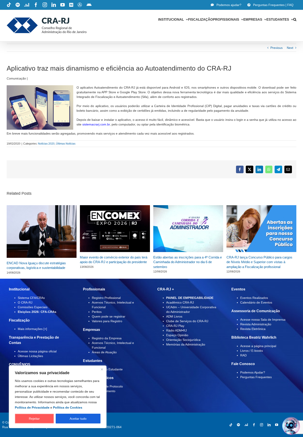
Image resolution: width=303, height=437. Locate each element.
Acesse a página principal (258, 346)
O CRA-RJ (25, 302)
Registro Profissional (106, 298)
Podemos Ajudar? (252, 372)
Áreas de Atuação (104, 352)
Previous (276, 48)
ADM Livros (174, 316)
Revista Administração (255, 324)
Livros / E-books (251, 350)
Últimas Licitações (30, 356)
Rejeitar (34, 418)
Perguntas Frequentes (256, 377)
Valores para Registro (107, 321)
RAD (243, 355)
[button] (294, 19)
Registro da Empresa (107, 338)
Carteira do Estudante (107, 369)
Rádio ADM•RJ (176, 330)
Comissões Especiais (32, 307)
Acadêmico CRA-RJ (180, 302)
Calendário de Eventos (256, 302)
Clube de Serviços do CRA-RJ (187, 321)
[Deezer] (246, 424)
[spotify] (238, 424)
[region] (57, 396)
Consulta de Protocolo (107, 386)
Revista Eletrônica (253, 329)
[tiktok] (230, 424)
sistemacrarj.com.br (96, 124)
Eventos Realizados (254, 298)
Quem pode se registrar (108, 316)
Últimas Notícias (65, 143)
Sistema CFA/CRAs (31, 298)
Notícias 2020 (46, 143)
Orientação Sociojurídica (183, 340)
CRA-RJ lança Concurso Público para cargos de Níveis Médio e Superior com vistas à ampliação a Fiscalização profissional (259, 262)
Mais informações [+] (32, 329)
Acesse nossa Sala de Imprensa (262, 319)
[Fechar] (101, 369)
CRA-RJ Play (175, 326)
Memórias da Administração (185, 344)
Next (290, 48)
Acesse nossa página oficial (37, 351)
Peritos (97, 312)
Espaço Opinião (177, 335)
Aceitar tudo (78, 418)
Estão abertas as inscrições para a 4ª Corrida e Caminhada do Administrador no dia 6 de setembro (187, 262)
